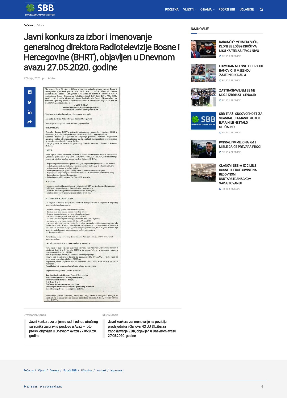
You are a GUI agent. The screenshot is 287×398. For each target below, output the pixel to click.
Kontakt (101, 370)
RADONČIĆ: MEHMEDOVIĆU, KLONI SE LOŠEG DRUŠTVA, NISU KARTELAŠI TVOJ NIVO (239, 46)
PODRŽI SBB (227, 9)
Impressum (117, 370)
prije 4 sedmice (231, 100)
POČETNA (172, 9)
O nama (54, 370)
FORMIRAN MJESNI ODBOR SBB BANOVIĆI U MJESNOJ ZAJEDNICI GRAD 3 (241, 70)
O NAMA (206, 9)
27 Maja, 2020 (32, 78)
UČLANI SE (247, 9)
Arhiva (40, 25)
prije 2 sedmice (231, 56)
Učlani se (86, 370)
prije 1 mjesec (230, 188)
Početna (28, 25)
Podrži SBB (70, 370)
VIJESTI (188, 9)
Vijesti (41, 370)
